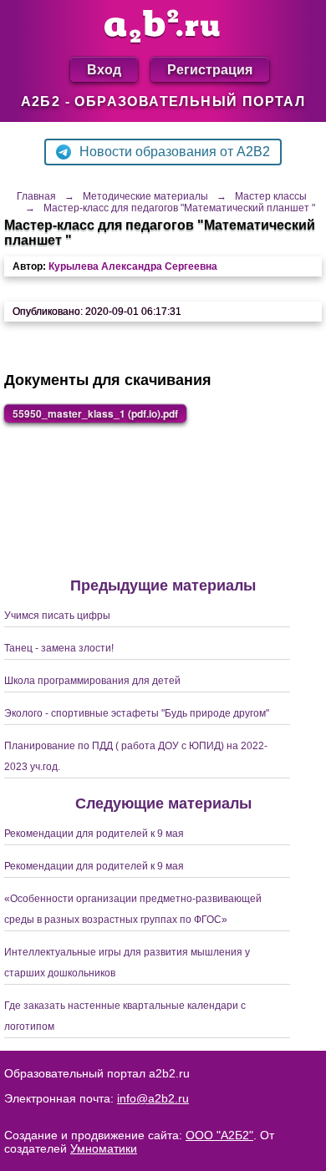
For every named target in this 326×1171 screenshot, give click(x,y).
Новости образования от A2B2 (174, 151)
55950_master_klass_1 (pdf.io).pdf (95, 413)
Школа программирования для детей (92, 681)
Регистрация (209, 69)
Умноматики (103, 1148)
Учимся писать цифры (57, 615)
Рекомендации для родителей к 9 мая (94, 833)
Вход (104, 69)
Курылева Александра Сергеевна (132, 266)
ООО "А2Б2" (219, 1135)
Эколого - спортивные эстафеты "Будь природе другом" (136, 713)
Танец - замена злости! (59, 648)
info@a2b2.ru (153, 1098)
